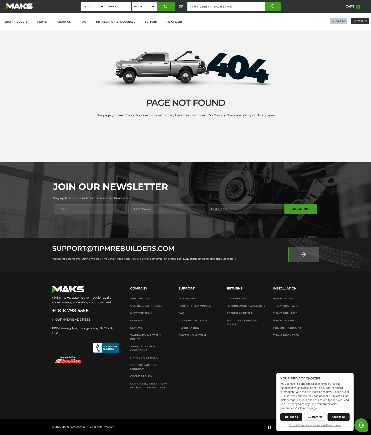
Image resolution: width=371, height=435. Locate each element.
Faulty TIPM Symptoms (195, 305)
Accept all (338, 417)
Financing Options (144, 357)
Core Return (236, 298)
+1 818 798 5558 (70, 310)
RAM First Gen (283, 320)
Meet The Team (141, 313)
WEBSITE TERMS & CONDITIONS (142, 348)
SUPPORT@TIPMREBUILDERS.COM (113, 248)
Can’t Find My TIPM (192, 335)
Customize (315, 417)
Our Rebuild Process (146, 305)
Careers (136, 320)
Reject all (291, 417)
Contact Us (187, 298)
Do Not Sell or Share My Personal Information (149, 385)
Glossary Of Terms (193, 320)
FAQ (181, 313)
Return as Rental (240, 313)
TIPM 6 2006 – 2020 (286, 335)
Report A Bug (189, 327)
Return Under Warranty (246, 305)
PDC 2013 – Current (287, 327)
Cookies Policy (141, 376)
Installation (283, 298)
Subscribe (301, 209)
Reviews (136, 327)
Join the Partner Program (143, 366)
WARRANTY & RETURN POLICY (145, 337)
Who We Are (139, 298)
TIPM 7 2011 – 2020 (285, 313)
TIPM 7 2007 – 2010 (285, 305)
